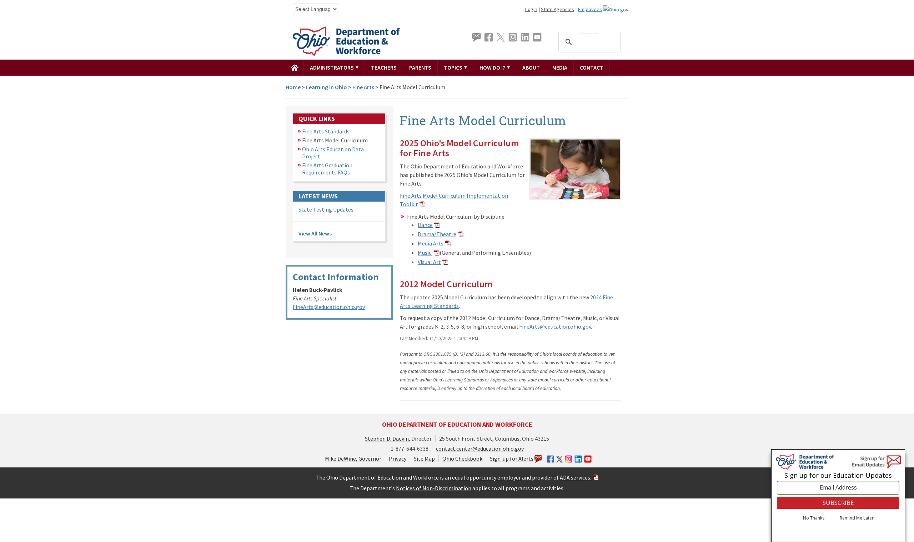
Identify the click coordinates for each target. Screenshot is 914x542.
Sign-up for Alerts (512, 458)
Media (559, 67)
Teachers (384, 67)
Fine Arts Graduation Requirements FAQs (327, 169)
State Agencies (557, 9)
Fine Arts (363, 87)
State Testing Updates (325, 209)
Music (425, 252)
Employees (590, 9)
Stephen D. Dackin (387, 438)
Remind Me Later (857, 518)
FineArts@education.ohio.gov (329, 306)
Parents (420, 67)
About (531, 67)
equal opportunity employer (486, 477)
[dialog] (838, 495)
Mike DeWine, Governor (353, 458)
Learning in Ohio (326, 87)
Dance (425, 224)
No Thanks (813, 518)
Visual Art (429, 261)
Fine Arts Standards (326, 131)
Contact (591, 67)
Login (531, 9)
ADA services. (575, 477)
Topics (453, 67)
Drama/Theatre (437, 234)
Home (293, 87)
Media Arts (430, 243)
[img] (295, 67)
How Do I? (492, 67)
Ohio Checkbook (462, 458)
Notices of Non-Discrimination (433, 488)
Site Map (424, 458)
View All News (315, 233)
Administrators (332, 67)
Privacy (397, 458)
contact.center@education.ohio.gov (480, 448)
